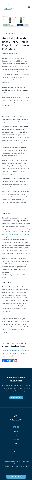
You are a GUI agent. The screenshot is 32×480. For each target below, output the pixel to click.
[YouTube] (18, 427)
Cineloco (20, 465)
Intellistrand (7, 466)
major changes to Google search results (15, 69)
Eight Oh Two (27, 465)
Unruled (27, 466)
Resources (16, 448)
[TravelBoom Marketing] (16, 418)
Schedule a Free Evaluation (16, 477)
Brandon (4, 465)
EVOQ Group (26, 461)
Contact (16, 456)
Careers (16, 452)
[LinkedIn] (14, 427)
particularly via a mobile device (19, 234)
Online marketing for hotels (11, 350)
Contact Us (11, 353)
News (16, 443)
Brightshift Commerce (12, 465)
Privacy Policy (18, 463)
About (16, 431)
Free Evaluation (16, 397)
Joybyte (12, 466)
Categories (16, 439)
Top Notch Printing (19, 466)
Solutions (16, 435)
